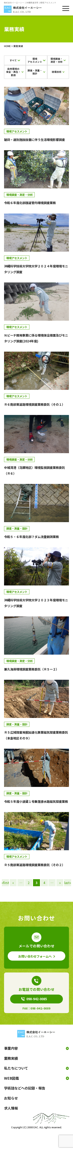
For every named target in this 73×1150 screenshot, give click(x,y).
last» (67, 882)
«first (5, 882)
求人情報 (11, 1108)
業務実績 (11, 1058)
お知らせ (11, 1098)
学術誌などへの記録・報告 (24, 1087)
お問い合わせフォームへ (35, 956)
